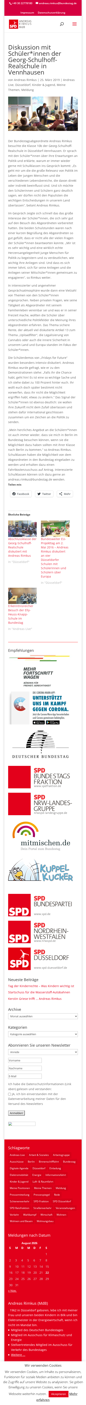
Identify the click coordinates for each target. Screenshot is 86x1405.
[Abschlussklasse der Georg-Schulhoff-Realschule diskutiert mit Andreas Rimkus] (22, 529)
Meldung (27, 90)
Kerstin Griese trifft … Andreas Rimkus (35, 999)
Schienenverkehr (19, 1201)
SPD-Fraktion (41, 1201)
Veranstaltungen (65, 1208)
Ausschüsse (17, 1161)
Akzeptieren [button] (58, 1394)
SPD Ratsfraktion (19, 1208)
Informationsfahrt (56, 1175)
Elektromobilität (19, 1175)
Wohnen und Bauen (21, 1221)
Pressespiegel (42, 1194)
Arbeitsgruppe (61, 1155)
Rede (57, 1194)
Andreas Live (17, 1155)
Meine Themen (43, 1188)
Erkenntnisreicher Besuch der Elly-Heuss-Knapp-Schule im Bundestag (20, 614)
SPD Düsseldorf (62, 1201)
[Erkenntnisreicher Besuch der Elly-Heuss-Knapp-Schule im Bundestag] (22, 596)
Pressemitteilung (19, 1194)
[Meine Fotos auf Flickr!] (21, 1125)
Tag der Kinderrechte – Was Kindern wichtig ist (41, 986)
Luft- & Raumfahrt (43, 1181)
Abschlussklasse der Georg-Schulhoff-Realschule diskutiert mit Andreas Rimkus (22, 547)
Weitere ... (18, 1355)
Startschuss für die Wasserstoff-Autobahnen (39, 992)
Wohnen (61, 1214)
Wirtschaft (46, 1214)
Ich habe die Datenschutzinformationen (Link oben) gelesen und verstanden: (39, 1086)
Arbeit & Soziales (39, 1155)
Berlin (31, 1161)
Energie (36, 1175)
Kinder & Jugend (43, 85)
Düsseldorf (22, 85)
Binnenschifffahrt (49, 1161)
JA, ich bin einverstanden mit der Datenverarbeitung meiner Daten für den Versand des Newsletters (37, 1099)
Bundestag (69, 1161)
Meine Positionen (20, 1188)
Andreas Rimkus (25, 80)
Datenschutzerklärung (51, 12)
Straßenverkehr (42, 1208)
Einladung (55, 1168)
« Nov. (12, 1291)
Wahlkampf (29, 1214)
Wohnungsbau (45, 1221)
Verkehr (14, 1214)
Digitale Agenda (19, 1168)
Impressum (27, 12)
